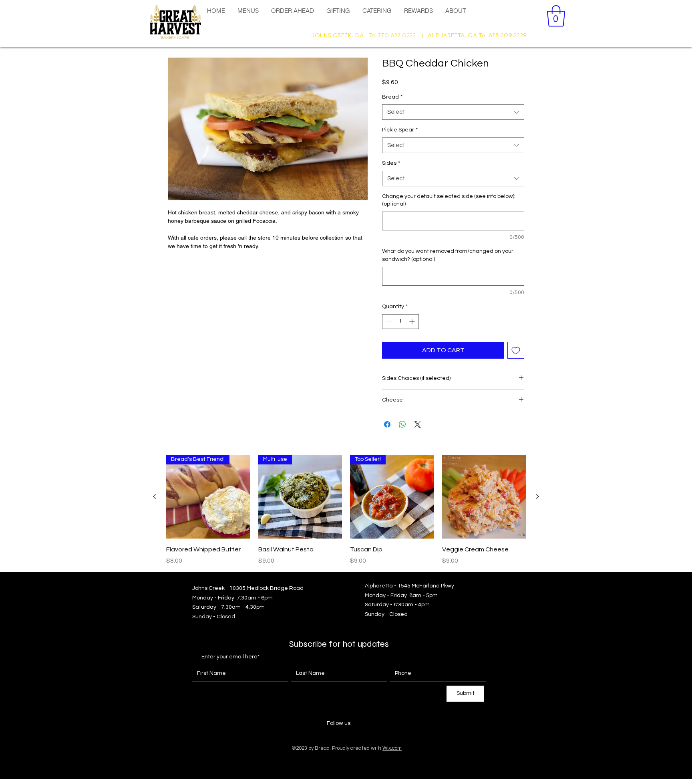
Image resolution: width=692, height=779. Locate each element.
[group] (346, 510)
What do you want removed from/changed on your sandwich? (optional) (447, 255)
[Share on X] (417, 424)
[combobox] (453, 112)
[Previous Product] (154, 496)
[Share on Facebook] (387, 424)
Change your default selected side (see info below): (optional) (448, 200)
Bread (392, 97)
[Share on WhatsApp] (402, 424)
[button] (556, 16)
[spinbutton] (400, 322)
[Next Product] (537, 496)
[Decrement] (388, 322)
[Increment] (413, 322)
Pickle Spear (400, 130)
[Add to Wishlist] (515, 350)
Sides (391, 163)
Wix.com (392, 748)
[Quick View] (484, 497)
